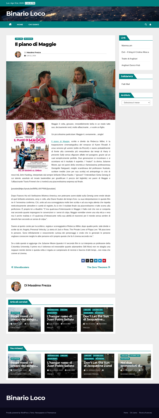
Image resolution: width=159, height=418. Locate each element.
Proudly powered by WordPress (17, 413)
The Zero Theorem (97, 267)
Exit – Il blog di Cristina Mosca (135, 52)
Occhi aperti (52, 313)
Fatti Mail (126, 84)
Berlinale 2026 (53, 309)
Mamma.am (127, 46)
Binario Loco (25, 13)
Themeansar (51, 413)
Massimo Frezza (34, 52)
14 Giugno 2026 (93, 370)
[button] (146, 24)
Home (20, 24)
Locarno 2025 (97, 309)
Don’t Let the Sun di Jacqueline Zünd (96, 319)
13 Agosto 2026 (20, 370)
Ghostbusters (21, 267)
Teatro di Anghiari (130, 59)
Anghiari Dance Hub (131, 65)
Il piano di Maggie (60, 141)
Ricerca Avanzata (145, 413)
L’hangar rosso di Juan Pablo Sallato (60, 317)
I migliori (19, 38)
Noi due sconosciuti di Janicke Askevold (133, 366)
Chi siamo (33, 24)
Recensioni (28, 38)
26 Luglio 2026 (56, 370)
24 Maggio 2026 (130, 370)
